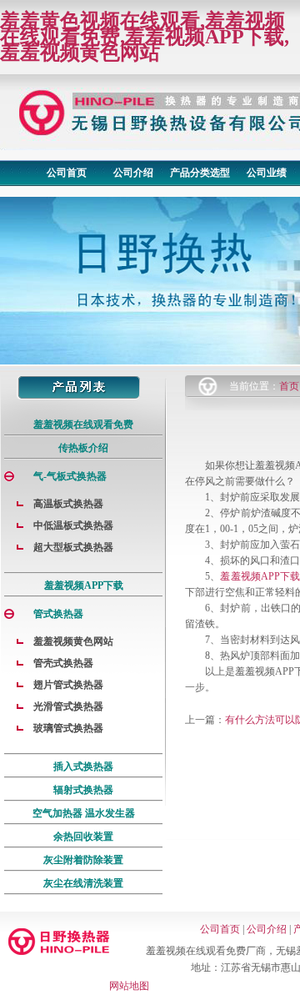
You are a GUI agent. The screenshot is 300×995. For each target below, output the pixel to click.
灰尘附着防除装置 (83, 860)
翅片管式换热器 (68, 685)
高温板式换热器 (68, 504)
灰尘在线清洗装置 (83, 883)
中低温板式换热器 (73, 525)
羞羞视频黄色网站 (73, 641)
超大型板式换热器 (73, 547)
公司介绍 (133, 172)
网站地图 (129, 986)
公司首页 (67, 172)
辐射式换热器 (83, 790)
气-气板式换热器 (70, 476)
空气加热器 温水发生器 (83, 813)
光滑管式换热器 (68, 706)
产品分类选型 (200, 172)
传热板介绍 (83, 448)
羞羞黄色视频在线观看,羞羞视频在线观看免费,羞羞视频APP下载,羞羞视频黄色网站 (144, 36)
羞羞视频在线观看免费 (83, 424)
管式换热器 (58, 614)
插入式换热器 (83, 766)
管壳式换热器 (63, 663)
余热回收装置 (83, 836)
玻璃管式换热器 (68, 728)
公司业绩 (267, 172)
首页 (289, 386)
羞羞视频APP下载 (83, 585)
